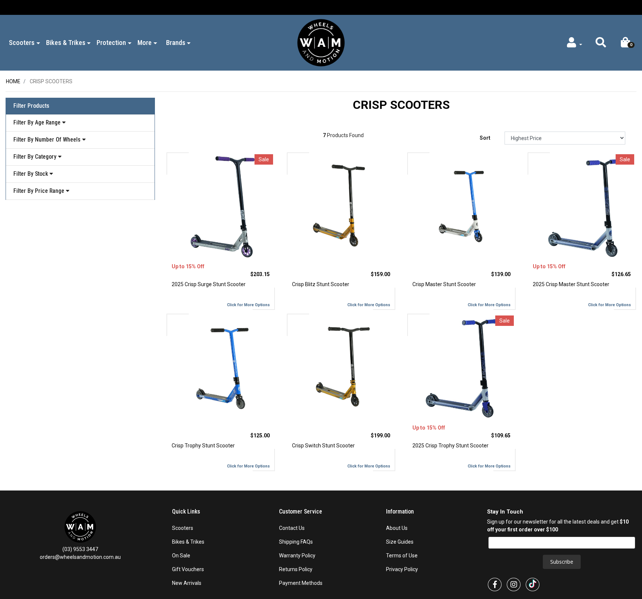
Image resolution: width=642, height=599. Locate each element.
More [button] (144, 42)
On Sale (181, 555)
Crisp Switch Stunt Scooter (323, 446)
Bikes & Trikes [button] (65, 42)
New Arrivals (186, 583)
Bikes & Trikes (188, 542)
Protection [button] (111, 42)
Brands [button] (175, 42)
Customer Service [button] (301, 511)
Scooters (182, 528)
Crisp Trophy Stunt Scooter (203, 446)
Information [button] (400, 511)
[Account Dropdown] (574, 44)
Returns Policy (295, 569)
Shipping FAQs (296, 542)
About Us (397, 528)
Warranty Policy (297, 555)
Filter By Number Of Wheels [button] (47, 139)
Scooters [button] (22, 42)
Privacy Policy (402, 569)
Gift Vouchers (188, 569)
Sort (485, 138)
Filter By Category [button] (35, 156)
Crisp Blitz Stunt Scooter (320, 284)
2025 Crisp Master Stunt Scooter (571, 284)
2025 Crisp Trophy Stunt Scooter (450, 446)
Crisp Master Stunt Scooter (444, 284)
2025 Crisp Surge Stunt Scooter (209, 284)
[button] (600, 44)
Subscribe (561, 561)
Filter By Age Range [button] (37, 122)
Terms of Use (402, 555)
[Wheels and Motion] (321, 42)
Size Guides (400, 542)
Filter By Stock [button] (31, 173)
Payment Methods (300, 583)
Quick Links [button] (187, 511)
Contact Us (292, 528)
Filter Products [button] (31, 106)
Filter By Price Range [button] (39, 190)
